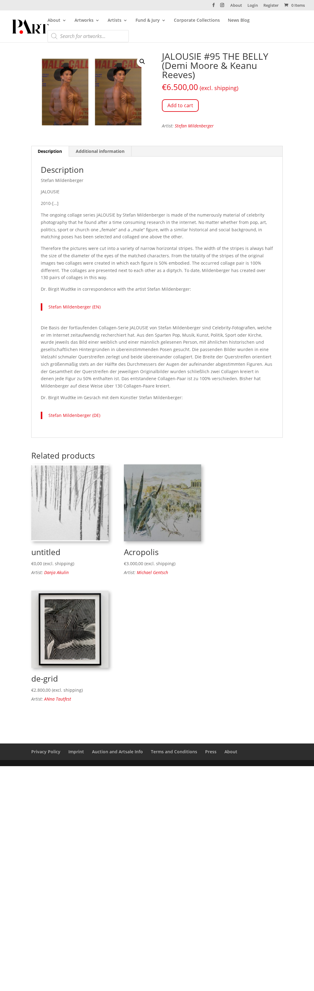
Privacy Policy (45, 752)
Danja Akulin (56, 572)
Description (50, 151)
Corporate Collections (197, 20)
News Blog (239, 20)
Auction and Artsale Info (117, 752)
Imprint (76, 752)
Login (252, 5)
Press (210, 752)
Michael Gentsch (152, 572)
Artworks (84, 20)
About (236, 5)
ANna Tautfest (57, 699)
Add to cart (180, 105)
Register (271, 5)
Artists (114, 20)
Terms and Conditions (174, 752)
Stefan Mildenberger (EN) (74, 307)
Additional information (100, 151)
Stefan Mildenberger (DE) (74, 415)
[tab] (50, 151)
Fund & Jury (148, 20)
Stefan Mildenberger (194, 126)
